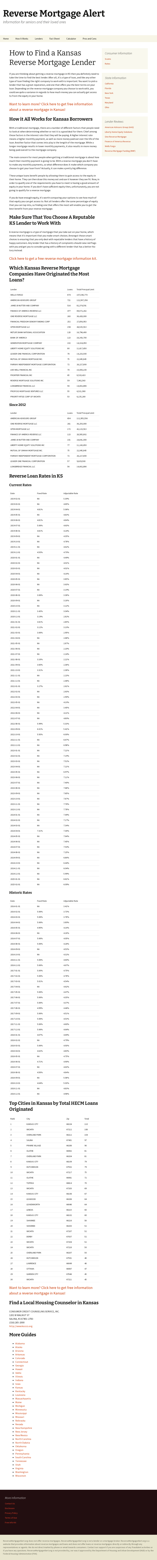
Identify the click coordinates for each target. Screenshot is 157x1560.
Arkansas (20, 1354)
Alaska (18, 1347)
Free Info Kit (10, 1522)
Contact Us (10, 1503)
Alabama (20, 1343)
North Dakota (22, 1442)
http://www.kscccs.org (21, 1326)
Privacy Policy (11, 1513)
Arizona (19, 1350)
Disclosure (10, 1508)
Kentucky (20, 1391)
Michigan (20, 1405)
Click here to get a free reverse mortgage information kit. (53, 258)
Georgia (19, 1365)
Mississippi (21, 1413)
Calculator (71, 38)
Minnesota (21, 1409)
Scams (108, 59)
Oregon (19, 1449)
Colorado (20, 1358)
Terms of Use (11, 1517)
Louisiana (20, 1394)
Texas (107, 97)
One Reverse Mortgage (115, 136)
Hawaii (18, 1369)
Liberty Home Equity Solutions (118, 132)
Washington (21, 1472)
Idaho (18, 1372)
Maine (18, 1402)
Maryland (109, 102)
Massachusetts (23, 1398)
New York (109, 93)
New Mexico (21, 1435)
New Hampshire (23, 1427)
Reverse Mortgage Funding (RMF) (120, 151)
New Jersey (21, 1431)
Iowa (17, 1383)
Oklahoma (20, 1446)
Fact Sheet (54, 38)
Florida (108, 88)
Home (6, 38)
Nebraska (20, 1420)
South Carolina (23, 1457)
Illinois (19, 1376)
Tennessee (21, 1460)
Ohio (107, 107)
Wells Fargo (110, 146)
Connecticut (21, 1361)
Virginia (19, 1468)
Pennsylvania (22, 1453)
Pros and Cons (89, 38)
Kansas (19, 1387)
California (109, 83)
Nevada (19, 1424)
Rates (107, 63)
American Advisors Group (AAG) (119, 127)
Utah (18, 1464)
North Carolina (23, 1438)
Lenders (39, 38)
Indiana (19, 1380)
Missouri (19, 1416)
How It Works (21, 38)
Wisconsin (20, 1475)
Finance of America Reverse (118, 141)
